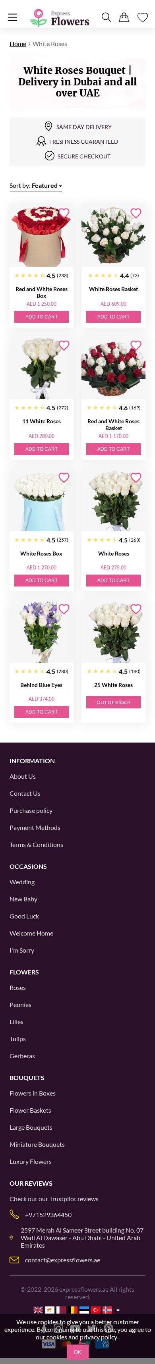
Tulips (18, 1038)
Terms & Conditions (36, 844)
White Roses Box (41, 553)
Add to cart (41, 317)
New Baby (23, 899)
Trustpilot (62, 1198)
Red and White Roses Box (41, 292)
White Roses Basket (113, 289)
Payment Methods (35, 827)
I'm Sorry (22, 950)
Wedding (22, 882)
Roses (18, 987)
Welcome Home (31, 933)
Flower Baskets (30, 1110)
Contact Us (25, 793)
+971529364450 (48, 1214)
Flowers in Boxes (33, 1093)
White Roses (113, 553)
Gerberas (22, 1055)
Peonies (20, 1004)
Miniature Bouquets (37, 1144)
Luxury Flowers (31, 1161)
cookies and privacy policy (81, 1337)
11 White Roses (41, 421)
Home (18, 43)
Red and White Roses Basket (113, 424)
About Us (23, 776)
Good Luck (24, 916)
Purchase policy (31, 810)
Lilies (16, 1021)
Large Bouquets (31, 1127)
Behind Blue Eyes (41, 684)
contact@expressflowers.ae (62, 1260)
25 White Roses (113, 684)
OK (77, 1352)
